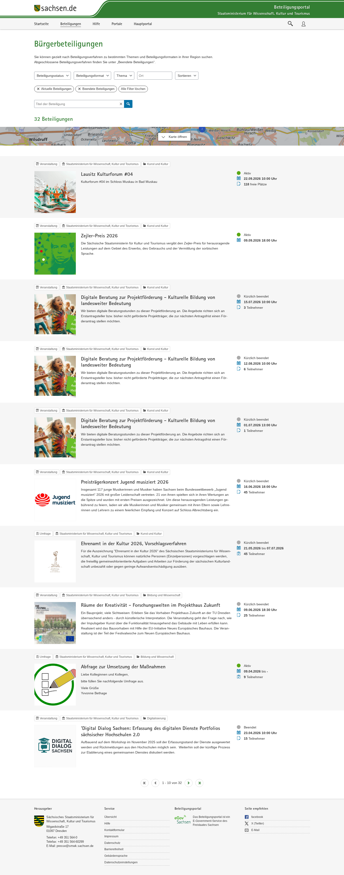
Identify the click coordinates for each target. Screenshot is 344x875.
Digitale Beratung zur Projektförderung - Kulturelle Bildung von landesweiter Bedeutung (148, 300)
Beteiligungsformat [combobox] (90, 75)
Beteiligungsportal (292, 7)
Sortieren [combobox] (184, 75)
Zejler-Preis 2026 (99, 235)
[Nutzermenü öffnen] (303, 23)
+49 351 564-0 (67, 837)
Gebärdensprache (116, 855)
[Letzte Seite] (199, 783)
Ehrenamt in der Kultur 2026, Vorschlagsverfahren (133, 543)
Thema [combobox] (122, 75)
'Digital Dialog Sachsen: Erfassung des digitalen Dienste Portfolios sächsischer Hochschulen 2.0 (150, 731)
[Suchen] (128, 104)
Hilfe (107, 823)
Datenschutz (112, 843)
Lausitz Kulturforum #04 (107, 174)
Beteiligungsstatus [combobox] (50, 75)
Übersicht (110, 817)
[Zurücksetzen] (121, 104)
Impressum (111, 836)
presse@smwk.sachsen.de (75, 846)
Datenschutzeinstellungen (121, 862)
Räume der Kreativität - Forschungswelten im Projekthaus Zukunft (150, 605)
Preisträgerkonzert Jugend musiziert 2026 (124, 482)
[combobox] (154, 76)
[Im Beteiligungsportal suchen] (290, 23)
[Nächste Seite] (189, 783)
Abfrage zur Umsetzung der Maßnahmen (123, 666)
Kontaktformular (114, 830)
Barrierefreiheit (113, 849)
